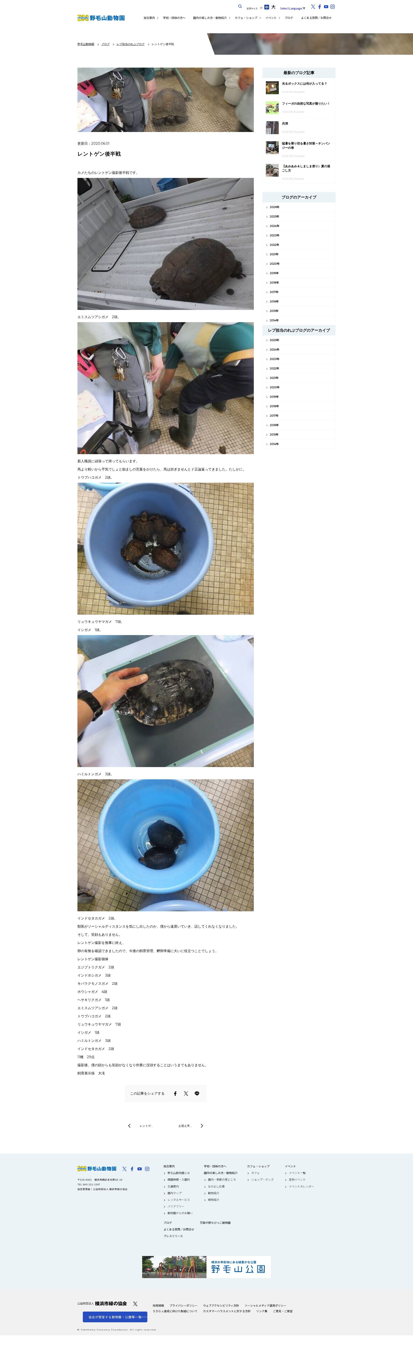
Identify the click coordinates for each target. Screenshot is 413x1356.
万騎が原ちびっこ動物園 (215, 1223)
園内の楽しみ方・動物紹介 (210, 18)
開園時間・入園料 (179, 1180)
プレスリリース (173, 1236)
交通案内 (173, 1186)
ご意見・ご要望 (283, 1311)
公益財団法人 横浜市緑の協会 (102, 1303)
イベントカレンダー (301, 1186)
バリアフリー (176, 1206)
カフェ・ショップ (246, 18)
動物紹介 (213, 1193)
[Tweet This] (186, 1093)
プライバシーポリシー (183, 1305)
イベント (271, 18)
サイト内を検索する (240, 6)
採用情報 (158, 1305)
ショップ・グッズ (262, 1180)
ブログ (289, 18)
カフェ (255, 1173)
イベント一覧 (297, 1173)
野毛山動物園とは (179, 1173)
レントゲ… (146, 1125)
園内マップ (175, 1193)
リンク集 (261, 1311)
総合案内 (149, 18)
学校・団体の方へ (174, 18)
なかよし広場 (216, 1186)
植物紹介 (213, 1200)
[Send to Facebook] (175, 1093)
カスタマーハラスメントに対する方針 (227, 1311)
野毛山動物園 (96, 1168)
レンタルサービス (179, 1200)
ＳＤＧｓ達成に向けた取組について (175, 1311)
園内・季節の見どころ (222, 1180)
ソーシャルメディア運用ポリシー (265, 1305)
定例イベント (297, 1180)
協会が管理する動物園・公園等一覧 (115, 1317)
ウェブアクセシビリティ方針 (221, 1305)
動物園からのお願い (180, 1213)
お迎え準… (185, 1125)
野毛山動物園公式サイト (101, 18)
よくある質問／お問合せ (316, 18)
